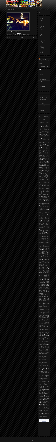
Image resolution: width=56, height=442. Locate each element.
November (42, 21)
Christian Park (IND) (42, 168)
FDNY (42, 212)
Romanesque (46, 341)
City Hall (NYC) (46, 172)
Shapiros (47, 349)
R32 (44, 330)
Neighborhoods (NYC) (42, 295)
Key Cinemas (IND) (46, 261)
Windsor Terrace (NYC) (42, 414)
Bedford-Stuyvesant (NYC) (44, 133)
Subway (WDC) (43, 372)
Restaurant (42, 337)
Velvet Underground (42, 395)
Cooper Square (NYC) (41, 181)
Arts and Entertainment (43, 97)
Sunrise (42, 373)
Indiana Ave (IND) (41, 251)
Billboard (43, 135)
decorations (43, 188)
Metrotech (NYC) (41, 284)
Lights (43, 264)
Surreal (43, 374)
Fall (45, 210)
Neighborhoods (41, 293)
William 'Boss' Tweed (46, 410)
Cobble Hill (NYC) (45, 175)
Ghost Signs (46, 226)
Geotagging (40, 226)
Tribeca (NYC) (41, 386)
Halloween (40, 233)
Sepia (39, 349)
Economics (43, 201)
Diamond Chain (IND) (46, 191)
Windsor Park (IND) (45, 413)
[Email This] (17, 33)
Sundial (39, 373)
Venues (46, 395)
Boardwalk (47, 144)
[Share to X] (18, 33)
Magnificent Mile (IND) (42, 274)
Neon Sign (46, 296)
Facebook (40, 63)
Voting (40, 398)
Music (44, 291)
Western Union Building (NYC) (45, 407)
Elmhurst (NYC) (47, 203)
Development (40, 191)
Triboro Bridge (46, 386)
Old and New (40, 306)
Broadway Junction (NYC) (43, 150)
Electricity (47, 202)
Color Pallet (44, 177)
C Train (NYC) (46, 159)
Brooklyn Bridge (41, 153)
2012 (40, 18)
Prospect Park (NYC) (43, 323)
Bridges (47, 148)
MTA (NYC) (43, 289)
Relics (47, 335)
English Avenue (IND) (45, 206)
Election (44, 202)
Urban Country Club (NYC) (42, 393)
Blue (40, 138)
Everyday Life (46, 208)
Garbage (41, 223)
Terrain (44, 377)
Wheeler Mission (40, 408)
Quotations (47, 329)
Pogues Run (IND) (45, 319)
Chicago (44, 165)
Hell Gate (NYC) (44, 235)
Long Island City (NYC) (18, 34)
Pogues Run (40, 319)
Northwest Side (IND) (42, 304)
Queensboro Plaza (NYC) (45, 328)
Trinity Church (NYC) (41, 387)
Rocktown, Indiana (42, 105)
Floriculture (42, 218)
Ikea (42, 246)
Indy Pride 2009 (43, 254)
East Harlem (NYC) (42, 198)
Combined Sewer (40, 178)
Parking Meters (41, 313)
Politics (46, 320)
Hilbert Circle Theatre (44, 239)
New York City (23, 34)
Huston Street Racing (43, 79)
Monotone (47, 287)
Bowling (43, 147)
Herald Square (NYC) (45, 236)
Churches (47, 169)
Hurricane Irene (46, 245)
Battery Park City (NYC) (42, 132)
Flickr (39, 218)
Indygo (47, 254)
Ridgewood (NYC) (41, 339)
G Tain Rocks (42, 26)
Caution (41, 25)
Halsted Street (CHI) (44, 233)
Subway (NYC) (46, 371)
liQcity (41, 81)
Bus (40, 158)
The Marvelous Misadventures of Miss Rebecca (43, 111)
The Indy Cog (42, 108)
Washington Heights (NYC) (44, 402)
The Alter (41, 30)
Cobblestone (40, 176)
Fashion (40, 212)
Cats (46, 161)
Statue (40, 365)
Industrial (48, 253)
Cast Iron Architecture (42, 161)
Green (42, 231)
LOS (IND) (43, 270)
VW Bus (46, 398)
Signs (41, 353)
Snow (48, 355)
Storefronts (43, 367)
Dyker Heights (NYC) (46, 197)
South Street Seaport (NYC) (43, 359)
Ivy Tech (44, 259)
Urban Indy (41, 88)
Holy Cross (46, 242)
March (41, 47)
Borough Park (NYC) (42, 146)
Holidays (44, 241)
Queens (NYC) (28, 34)
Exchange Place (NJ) (41, 209)
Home (22, 37)
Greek (39, 231)
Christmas (47, 168)
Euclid (39, 208)
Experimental (46, 209)
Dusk (42, 197)
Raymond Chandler (43, 333)
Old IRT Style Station (43, 36)
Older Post (34, 37)
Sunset (45, 373)
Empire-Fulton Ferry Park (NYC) (43, 205)
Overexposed (46, 310)
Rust (48, 344)
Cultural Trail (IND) (45, 185)
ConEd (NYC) (46, 179)
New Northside (45, 297)
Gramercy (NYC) (42, 229)
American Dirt (42, 72)
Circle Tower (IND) (45, 170)
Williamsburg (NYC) (42, 411)
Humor (46, 244)
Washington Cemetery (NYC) (42, 401)
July (41, 42)
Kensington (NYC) (41, 261)
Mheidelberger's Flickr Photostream (44, 66)
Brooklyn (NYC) (42, 151)
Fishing (47, 215)
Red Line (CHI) (46, 334)
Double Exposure (46, 193)
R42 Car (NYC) (47, 330)
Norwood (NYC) (47, 304)
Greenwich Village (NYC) (43, 232)
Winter (47, 414)
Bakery (48, 129)
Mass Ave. (41, 279)
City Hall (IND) (42, 172)
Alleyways (40, 123)
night (25, 34)
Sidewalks (47, 352)
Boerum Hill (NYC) (46, 145)
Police (39, 320)
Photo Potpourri (42, 103)
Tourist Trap (46, 383)
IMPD (46, 246)
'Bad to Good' (40, 116)
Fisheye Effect (43, 215)
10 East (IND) (46, 117)
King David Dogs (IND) (41, 262)
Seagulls (43, 346)
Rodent (42, 341)
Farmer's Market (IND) (45, 211)
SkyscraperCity (42, 84)
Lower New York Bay (45, 272)
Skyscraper (44, 354)
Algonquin (47, 122)
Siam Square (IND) (43, 352)
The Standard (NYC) (44, 381)
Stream (39, 368)
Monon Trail (42, 287)
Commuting (48, 178)
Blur (42, 138)
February (42, 48)
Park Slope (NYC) (47, 311)
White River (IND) (45, 408)
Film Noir (46, 212)
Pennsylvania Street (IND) (42, 315)
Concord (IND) (42, 179)
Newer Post (8, 37)
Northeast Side (41, 303)
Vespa (48, 396)
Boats (39, 145)
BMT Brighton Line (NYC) (45, 139)
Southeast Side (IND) (46, 360)
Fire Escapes (44, 214)
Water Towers (42, 405)
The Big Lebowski (45, 378)
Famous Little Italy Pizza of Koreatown (43, 38)
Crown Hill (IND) (42, 184)
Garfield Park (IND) (45, 223)
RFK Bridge (47, 338)
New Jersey (40, 297)
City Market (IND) (41, 173)
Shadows (43, 349)
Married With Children (41, 278)
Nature (47, 292)
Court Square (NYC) (43, 182)
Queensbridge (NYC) (42, 329)
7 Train (14, 34)
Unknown (11, 33)
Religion (40, 336)
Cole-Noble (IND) (46, 176)
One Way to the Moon (43, 33)
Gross (47, 232)
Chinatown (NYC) (41, 167)
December (42, 20)
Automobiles (41, 128)
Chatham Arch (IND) (42, 164)
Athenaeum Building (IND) (45, 126)
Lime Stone (47, 264)
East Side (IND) (41, 200)
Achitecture (42, 121)
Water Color (41, 404)
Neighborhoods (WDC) (41, 296)
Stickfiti (40, 367)
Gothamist (41, 77)
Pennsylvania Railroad (42, 314)
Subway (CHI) (41, 371)
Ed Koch (47, 201)
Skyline (40, 354)
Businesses (40, 159)
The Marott (40, 380)
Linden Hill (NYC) (46, 265)
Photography (47, 317)
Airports (44, 122)
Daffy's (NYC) (42, 187)
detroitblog (41, 74)
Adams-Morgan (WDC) (46, 121)
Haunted (40, 235)
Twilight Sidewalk (42, 27)
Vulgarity (43, 398)
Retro (39, 338)
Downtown (40, 194)
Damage (46, 187)
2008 (40, 53)
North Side (41, 302)
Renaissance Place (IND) (45, 336)
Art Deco (44, 125)
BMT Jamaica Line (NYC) (44, 142)
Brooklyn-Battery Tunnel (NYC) (42, 155)
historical (45, 240)
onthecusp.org (42, 101)
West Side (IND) (41, 406)
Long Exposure (44, 267)
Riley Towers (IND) (46, 339)
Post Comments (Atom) (23, 39)
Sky (47, 353)
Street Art (43, 368)
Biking (40, 135)
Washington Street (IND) (45, 403)
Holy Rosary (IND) (46, 243)
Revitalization (43, 338)
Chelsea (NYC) (40, 165)
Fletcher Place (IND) (45, 217)
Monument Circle (41, 288)
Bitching (46, 135)
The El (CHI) (44, 379)
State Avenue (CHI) (44, 363)
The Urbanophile (42, 86)
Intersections (40, 255)
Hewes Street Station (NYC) (43, 238)
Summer (47, 372)
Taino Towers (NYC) (44, 375)
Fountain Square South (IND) (45, 220)
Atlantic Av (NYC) (41, 127)
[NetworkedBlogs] (44, 419)
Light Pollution (40, 264)
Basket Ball (40, 131)
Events (42, 208)
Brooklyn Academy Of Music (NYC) (43, 152)
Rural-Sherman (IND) (44, 344)
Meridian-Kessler (42, 282)
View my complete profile (42, 59)
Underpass (42, 389)
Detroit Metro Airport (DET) (45, 190)
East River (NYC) (45, 199)
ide (40, 246)
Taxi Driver (48, 376)
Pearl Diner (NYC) (46, 313)
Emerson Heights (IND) (42, 204)
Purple (46, 325)
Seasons (42, 347)
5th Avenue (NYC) (44, 119)
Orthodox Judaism (42, 309)
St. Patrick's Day (46, 362)
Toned (39, 383)
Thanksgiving (40, 378)
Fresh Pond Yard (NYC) (46, 221)
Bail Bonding (45, 129)
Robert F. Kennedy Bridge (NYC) (42, 340)
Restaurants (46, 337)
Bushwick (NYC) (45, 158)
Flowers (45, 218)
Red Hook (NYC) (41, 334)
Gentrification (47, 224)
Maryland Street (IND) (46, 278)
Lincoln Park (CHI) (41, 265)
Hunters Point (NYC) (41, 245)
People (48, 315)
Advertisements (41, 122)
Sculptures (40, 346)
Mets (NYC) (45, 284)
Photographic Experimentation (44, 317)
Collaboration (40, 177)
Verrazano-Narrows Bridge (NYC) (43, 396)
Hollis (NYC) (42, 242)
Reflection (40, 335)
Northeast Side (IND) (46, 303)
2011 (40, 19)
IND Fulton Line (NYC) (46, 249)
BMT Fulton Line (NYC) (43, 141)
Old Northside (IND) (44, 307)
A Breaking (41, 35)
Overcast (42, 310)
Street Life (44, 369)
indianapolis (43, 252)
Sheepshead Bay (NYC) (42, 350)
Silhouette (44, 353)
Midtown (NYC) (45, 285)
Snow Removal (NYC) (42, 356)
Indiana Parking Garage (46, 251)
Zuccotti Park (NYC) (45, 416)
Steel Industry (45, 366)
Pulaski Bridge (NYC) (42, 325)
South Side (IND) (46, 358)
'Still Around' (42, 117)
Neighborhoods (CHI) (45, 294)
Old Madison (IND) (45, 306)
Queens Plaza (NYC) (41, 327)
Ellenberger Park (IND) (42, 203)
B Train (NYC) (46, 128)
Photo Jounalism (42, 316)
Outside (39, 310)
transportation (45, 384)
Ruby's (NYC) (44, 343)
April (41, 46)
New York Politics (43, 299)
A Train (47, 120)
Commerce (44, 178)
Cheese (47, 164)
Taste (42, 376)
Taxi (44, 376)
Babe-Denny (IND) (41, 129)
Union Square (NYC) (43, 390)
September (42, 40)
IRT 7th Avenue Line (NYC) (42, 256)
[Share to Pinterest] (20, 33)
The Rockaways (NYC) (44, 380)
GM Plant (44, 227)
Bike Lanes (48, 134)
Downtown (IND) (45, 194)
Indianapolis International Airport (42, 253)
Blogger (32, 440)
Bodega (42, 145)
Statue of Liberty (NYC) (45, 365)
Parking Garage (47, 312)
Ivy (41, 259)
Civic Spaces (44, 174)
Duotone (43, 196)
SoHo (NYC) (47, 356)
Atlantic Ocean (46, 127)
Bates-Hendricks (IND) (45, 131)
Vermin (48, 395)
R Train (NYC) (40, 330)
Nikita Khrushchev (47, 301)
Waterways (46, 405)
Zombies (41, 416)
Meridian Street (41, 281)
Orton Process (46, 309)
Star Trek (40, 363)
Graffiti (44, 228)
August (42, 41)
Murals (44, 290)
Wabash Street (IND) (46, 399)
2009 (40, 52)
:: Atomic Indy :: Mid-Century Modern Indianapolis (44, 95)
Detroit (39, 190)
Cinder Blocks (40, 170)
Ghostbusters (40, 227)
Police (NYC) (43, 320)
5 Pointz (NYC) (11, 34)
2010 (40, 51)
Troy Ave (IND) (46, 387)
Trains (40, 384)
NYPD (42, 305)
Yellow (48, 415)
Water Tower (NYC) (46, 404)
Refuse (44, 335)
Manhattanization (45, 276)
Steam (39, 366)
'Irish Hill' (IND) (46, 116)
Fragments (41, 221)
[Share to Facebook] (19, 33)
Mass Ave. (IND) (45, 279)
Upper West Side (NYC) (45, 392)
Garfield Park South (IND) (41, 224)
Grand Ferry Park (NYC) (45, 230)
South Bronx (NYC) (42, 357)
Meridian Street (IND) (46, 281)
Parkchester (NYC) (42, 312)
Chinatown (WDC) (47, 167)
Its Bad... (41, 34)
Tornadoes (43, 383)
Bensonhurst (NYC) (43, 134)
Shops (39, 352)
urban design (47, 393)
